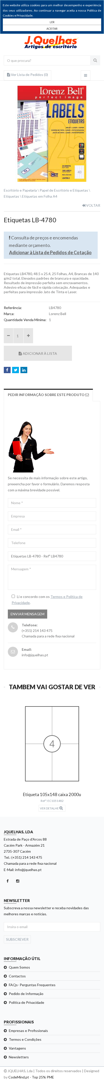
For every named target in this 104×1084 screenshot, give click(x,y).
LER (52, 22)
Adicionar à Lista (40, 353)
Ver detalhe (49, 808)
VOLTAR (92, 205)
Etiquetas (11, 196)
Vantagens (17, 1048)
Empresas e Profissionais (28, 1030)
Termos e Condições (25, 1039)
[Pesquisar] (95, 60)
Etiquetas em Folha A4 (39, 196)
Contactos (17, 976)
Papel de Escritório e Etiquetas (64, 190)
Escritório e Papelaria (20, 190)
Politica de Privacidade (26, 1002)
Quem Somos (19, 967)
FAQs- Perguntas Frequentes (32, 985)
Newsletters (19, 1057)
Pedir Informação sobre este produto (46, 395)
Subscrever (17, 939)
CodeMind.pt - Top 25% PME (31, 1077)
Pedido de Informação (26, 993)
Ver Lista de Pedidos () (29, 74)
